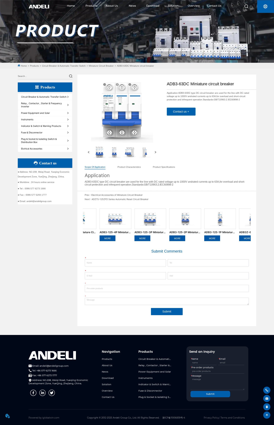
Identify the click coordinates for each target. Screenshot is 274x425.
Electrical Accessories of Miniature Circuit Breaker (117, 195)
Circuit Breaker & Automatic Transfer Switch (64, 66)
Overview (194, 5)
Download (152, 5)
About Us (112, 5)
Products (91, 5)
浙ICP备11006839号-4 (173, 417)
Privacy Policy (211, 417)
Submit (166, 311)
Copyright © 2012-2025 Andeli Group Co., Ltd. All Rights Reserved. (123, 417)
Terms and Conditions (233, 417)
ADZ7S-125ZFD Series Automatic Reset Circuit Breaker (120, 199)
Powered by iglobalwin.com (44, 417)
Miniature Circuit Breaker (101, 66)
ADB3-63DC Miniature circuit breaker (135, 66)
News (132, 5)
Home (71, 5)
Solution (173, 5)
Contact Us (214, 5)
